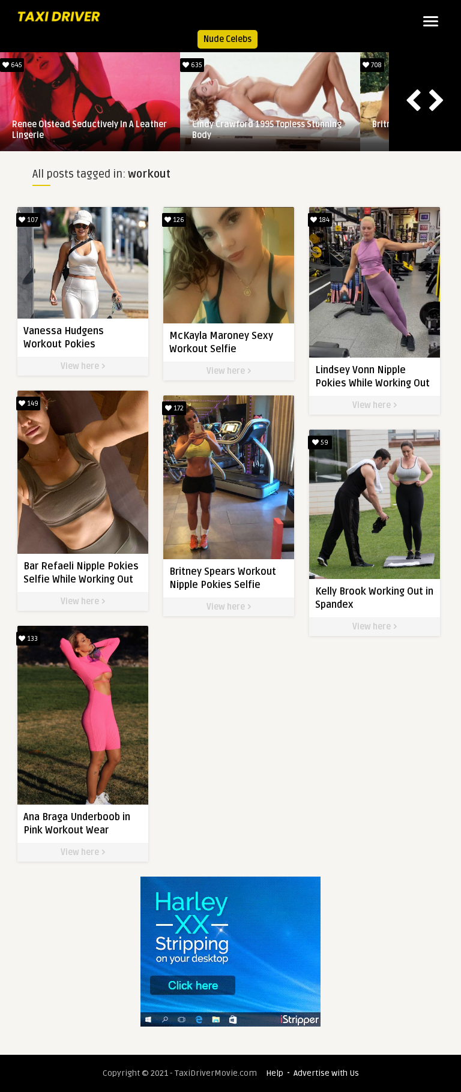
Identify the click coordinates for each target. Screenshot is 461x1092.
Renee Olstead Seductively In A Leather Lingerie (89, 129)
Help (274, 1073)
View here (81, 366)
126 (177, 220)
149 (31, 403)
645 (15, 65)
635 (195, 65)
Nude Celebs (227, 39)
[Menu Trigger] (430, 21)
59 (323, 442)
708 (375, 65)
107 (31, 220)
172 (178, 408)
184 (323, 220)
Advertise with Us (326, 1073)
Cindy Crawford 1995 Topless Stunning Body (267, 129)
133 (31, 639)
